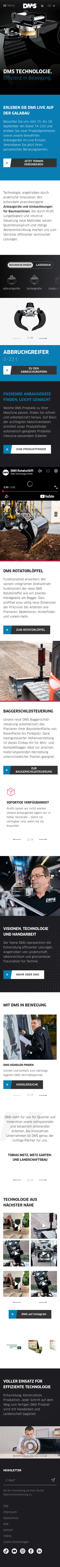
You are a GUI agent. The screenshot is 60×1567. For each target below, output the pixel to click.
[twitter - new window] (40, 1551)
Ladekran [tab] (43, 265)
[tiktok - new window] (7, 1551)
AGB (5, 1524)
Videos (7, 1536)
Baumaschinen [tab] (20, 265)
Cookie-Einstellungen (16, 1542)
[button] (52, 5)
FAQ (5, 1506)
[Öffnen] (16, 1226)
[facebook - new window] (32, 1551)
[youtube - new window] (15, 1551)
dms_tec (16, 1215)
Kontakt (8, 1530)
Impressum (10, 1512)
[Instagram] (26, 1236)
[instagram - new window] (24, 1551)
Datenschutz (10, 1518)
